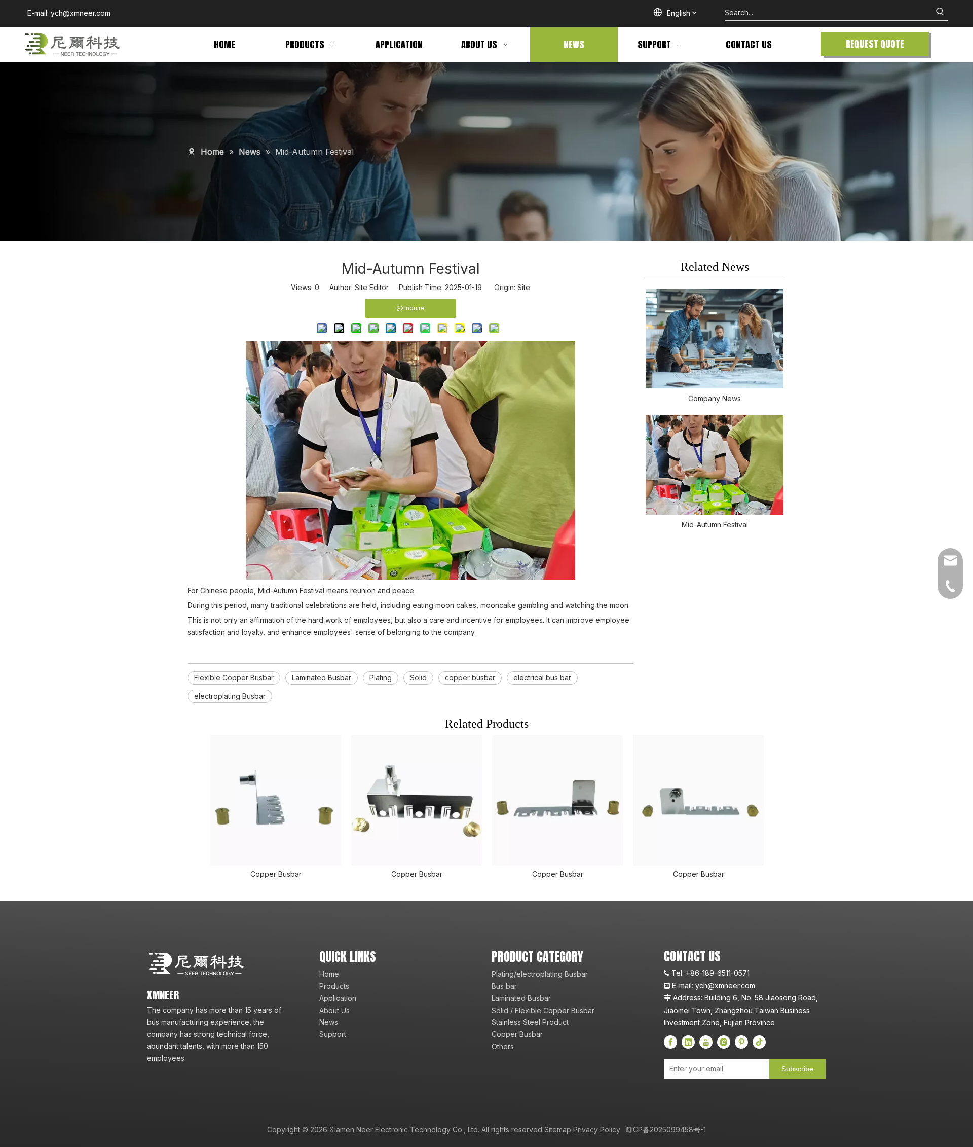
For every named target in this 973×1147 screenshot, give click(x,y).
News (328, 1022)
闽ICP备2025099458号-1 (664, 1129)
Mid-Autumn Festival (715, 524)
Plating (380, 677)
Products (334, 986)
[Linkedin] (688, 1042)
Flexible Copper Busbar (234, 677)
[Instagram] (723, 1042)
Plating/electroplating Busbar (540, 974)
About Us (334, 1010)
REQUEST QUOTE (875, 44)
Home (329, 974)
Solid (418, 677)
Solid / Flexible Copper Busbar (543, 1010)
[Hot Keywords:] (940, 12)
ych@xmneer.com (80, 13)
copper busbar (470, 677)
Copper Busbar (276, 874)
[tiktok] (759, 1042)
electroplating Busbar (230, 696)
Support (332, 1034)
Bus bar (504, 986)
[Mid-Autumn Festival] (714, 465)
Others (503, 1046)
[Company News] (714, 338)
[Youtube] (706, 1042)
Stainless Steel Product (530, 1022)
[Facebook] (670, 1042)
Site (523, 287)
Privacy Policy (596, 1129)
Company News (714, 398)
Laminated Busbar (321, 677)
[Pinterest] (741, 1042)
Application (337, 998)
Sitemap (557, 1129)
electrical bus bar (542, 677)
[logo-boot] (197, 964)
